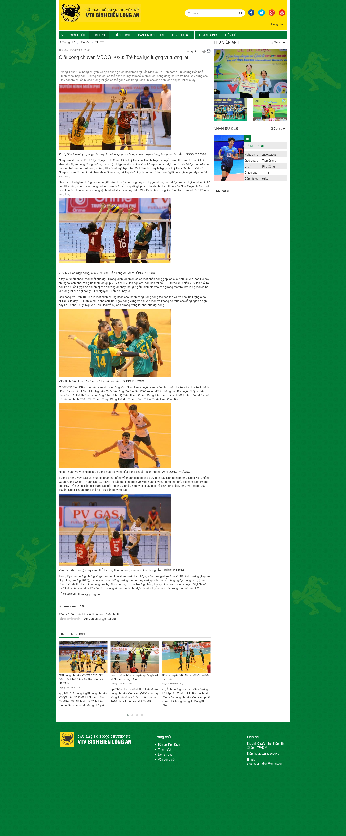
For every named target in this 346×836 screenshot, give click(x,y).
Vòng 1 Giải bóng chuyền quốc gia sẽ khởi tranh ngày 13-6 (134, 677)
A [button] (188, 51)
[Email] (209, 51)
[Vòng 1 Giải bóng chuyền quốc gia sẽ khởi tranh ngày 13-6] (135, 657)
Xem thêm (280, 42)
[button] (204, 51)
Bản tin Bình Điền (169, 744)
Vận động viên (167, 759)
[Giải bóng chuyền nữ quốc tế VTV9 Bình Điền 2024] (250, 73)
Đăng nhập (278, 24)
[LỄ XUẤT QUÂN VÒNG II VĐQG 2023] (270, 109)
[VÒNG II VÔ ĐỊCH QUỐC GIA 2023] (230, 109)
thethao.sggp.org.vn (87, 594)
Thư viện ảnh (226, 42)
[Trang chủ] (62, 35)
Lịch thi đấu (165, 754)
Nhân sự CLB (226, 128)
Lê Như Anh (255, 145)
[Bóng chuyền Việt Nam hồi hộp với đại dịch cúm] (186, 657)
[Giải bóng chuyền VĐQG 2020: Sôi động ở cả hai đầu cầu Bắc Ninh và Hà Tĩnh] (83, 657)
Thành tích (165, 749)
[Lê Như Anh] (229, 158)
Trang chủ (68, 42)
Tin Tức (100, 42)
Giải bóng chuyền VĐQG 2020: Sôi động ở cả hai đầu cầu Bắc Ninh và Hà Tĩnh (81, 679)
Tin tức (85, 42)
